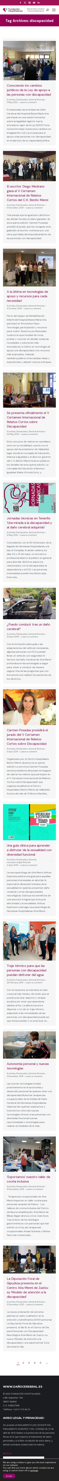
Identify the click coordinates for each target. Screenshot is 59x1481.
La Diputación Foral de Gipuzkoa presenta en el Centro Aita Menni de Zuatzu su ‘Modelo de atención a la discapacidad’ (27, 1288)
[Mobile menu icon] (54, 10)
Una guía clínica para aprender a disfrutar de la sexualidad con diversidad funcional (29, 850)
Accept (9, 1476)
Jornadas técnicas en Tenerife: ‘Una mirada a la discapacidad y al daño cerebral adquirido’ (29, 522)
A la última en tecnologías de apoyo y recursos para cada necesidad (27, 296)
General (32, 99)
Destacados (22, 99)
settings (34, 1470)
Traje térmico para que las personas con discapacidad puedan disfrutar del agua (26, 970)
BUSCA (7, 1453)
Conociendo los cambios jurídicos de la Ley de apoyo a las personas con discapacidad (29, 90)
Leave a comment (28, 102)
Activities (11, 99)
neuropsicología (14, 862)
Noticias (41, 99)
